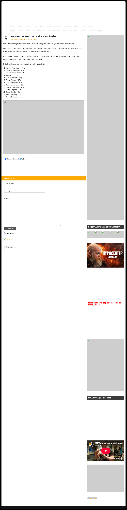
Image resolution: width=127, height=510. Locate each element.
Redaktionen (74, 31)
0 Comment (32, 39)
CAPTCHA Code (10, 247)
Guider (49, 26)
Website (7, 198)
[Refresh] (8, 239)
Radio (35, 26)
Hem (5, 26)
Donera (64, 31)
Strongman (57, 26)
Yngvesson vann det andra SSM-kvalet (33, 36)
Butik (5, 31)
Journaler (91, 31)
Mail (8, 191)
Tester (42, 26)
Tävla (39, 31)
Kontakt (83, 31)
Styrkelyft (77, 26)
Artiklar (19, 26)
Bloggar (12, 31)
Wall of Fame (30, 31)
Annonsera (56, 31)
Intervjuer (28, 26)
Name (9, 183)
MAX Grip (46, 31)
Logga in (100, 31)
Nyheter (12, 26)
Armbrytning (68, 26)
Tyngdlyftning (87, 26)
